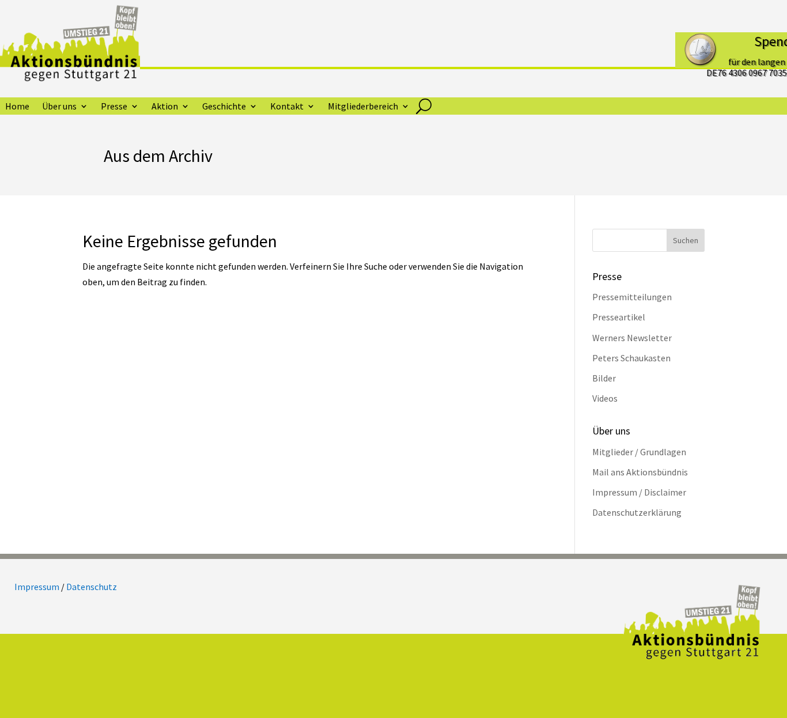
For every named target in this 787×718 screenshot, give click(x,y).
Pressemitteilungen (632, 297)
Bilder (604, 378)
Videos (605, 398)
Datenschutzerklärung (637, 512)
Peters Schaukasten (631, 358)
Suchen (685, 240)
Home (17, 107)
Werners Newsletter (632, 337)
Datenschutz (91, 586)
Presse (114, 107)
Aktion (165, 107)
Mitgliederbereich (363, 107)
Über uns (59, 107)
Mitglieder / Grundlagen (639, 452)
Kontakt (287, 107)
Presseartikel (618, 317)
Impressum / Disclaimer (639, 492)
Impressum (36, 586)
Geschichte (224, 107)
